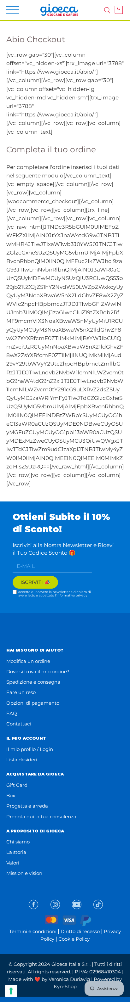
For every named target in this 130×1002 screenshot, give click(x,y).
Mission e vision (24, 873)
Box (10, 795)
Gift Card (16, 785)
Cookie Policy (74, 939)
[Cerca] (107, 10)
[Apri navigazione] (12, 10)
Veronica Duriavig (69, 979)
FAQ (11, 713)
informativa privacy (71, 595)
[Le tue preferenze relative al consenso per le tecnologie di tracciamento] (11, 991)
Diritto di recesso (80, 931)
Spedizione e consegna (33, 682)
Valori (12, 863)
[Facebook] (33, 904)
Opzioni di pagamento (32, 703)
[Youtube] (77, 904)
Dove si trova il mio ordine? (37, 672)
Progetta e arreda (27, 806)
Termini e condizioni (32, 931)
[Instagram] (55, 904)
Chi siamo (18, 842)
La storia (16, 852)
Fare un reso (21, 692)
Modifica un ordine (28, 661)
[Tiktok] (98, 904)
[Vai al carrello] (117, 10)
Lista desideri (21, 760)
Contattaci (18, 724)
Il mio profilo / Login (29, 749)
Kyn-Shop (65, 986)
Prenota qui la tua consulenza (41, 817)
